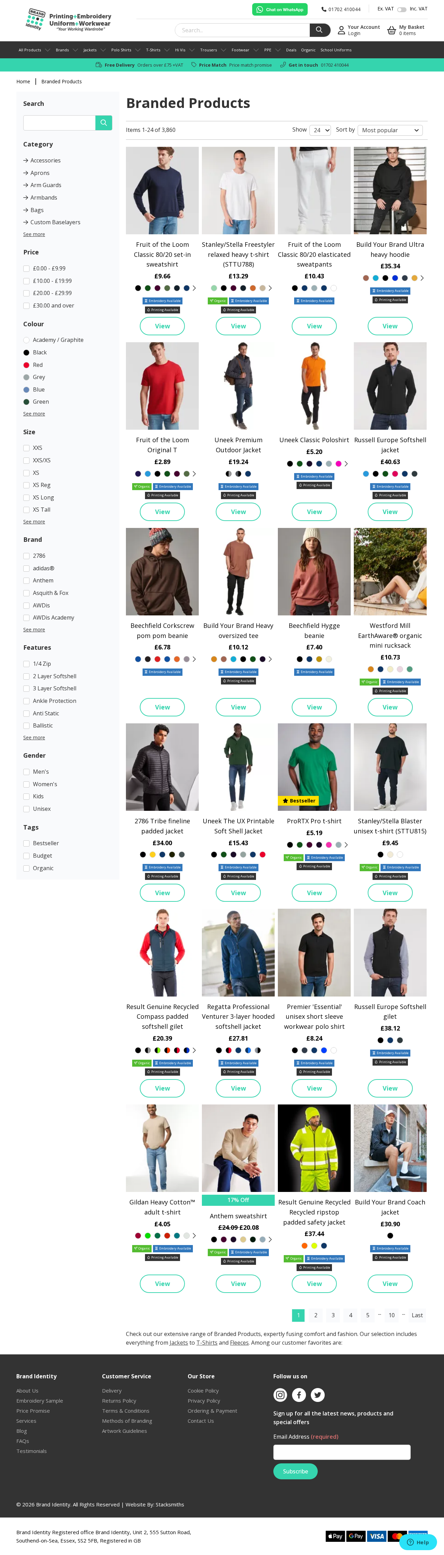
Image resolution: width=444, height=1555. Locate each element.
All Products (30, 49)
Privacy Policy (204, 1400)
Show (299, 129)
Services (26, 1420)
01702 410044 (335, 65)
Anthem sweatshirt (238, 1216)
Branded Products (61, 81)
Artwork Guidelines (124, 1430)
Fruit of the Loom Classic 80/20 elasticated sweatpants (314, 254)
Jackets (90, 49)
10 (391, 1315)
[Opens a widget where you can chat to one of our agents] (418, 1543)
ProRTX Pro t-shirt (314, 821)
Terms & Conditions (126, 1410)
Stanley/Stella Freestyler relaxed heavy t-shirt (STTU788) (238, 254)
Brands (62, 49)
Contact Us (201, 1420)
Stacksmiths (170, 1504)
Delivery (112, 1390)
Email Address (306, 1436)
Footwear (240, 49)
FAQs (22, 1440)
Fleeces (239, 1342)
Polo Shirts (121, 49)
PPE (267, 49)
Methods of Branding (127, 1420)
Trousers (208, 49)
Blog (21, 1430)
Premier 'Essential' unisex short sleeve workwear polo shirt (314, 1016)
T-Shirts (153, 49)
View (162, 326)
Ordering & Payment (212, 1410)
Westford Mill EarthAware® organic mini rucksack (390, 635)
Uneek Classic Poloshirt (314, 440)
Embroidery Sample (39, 1400)
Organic (308, 49)
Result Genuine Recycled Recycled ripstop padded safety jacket (314, 1212)
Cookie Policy (203, 1390)
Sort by (345, 129)
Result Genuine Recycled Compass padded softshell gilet (162, 1016)
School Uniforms (336, 49)
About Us (27, 1390)
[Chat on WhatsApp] (280, 9)
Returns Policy (119, 1400)
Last (417, 1315)
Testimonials (31, 1450)
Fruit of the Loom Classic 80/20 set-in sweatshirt (162, 254)
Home (23, 81)
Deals (291, 49)
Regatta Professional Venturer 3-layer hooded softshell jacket (238, 1016)
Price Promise (33, 1410)
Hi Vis (180, 49)
